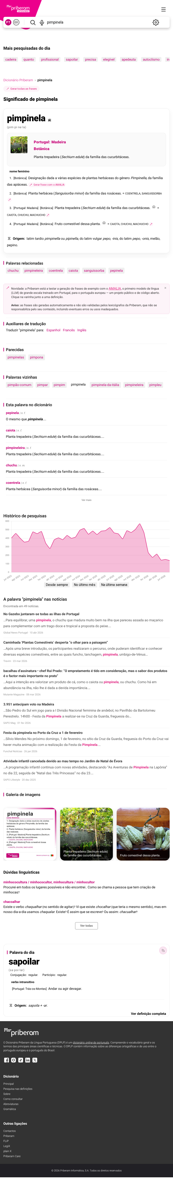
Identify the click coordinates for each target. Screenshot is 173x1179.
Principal (8, 1084)
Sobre (6, 1094)
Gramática (9, 1109)
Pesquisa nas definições (17, 1089)
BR (16, 22)
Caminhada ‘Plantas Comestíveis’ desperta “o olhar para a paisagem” (55, 642)
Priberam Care (11, 1156)
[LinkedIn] (27, 1062)
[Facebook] (6, 1062)
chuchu (13, 271)
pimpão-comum (19, 385)
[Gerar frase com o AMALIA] (9, 200)
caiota (73, 271)
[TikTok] (21, 1062)
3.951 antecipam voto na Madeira (28, 704)
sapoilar (72, 59)
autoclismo (151, 59)
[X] (35, 1062)
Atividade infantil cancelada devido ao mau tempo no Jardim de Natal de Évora (62, 761)
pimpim (59, 385)
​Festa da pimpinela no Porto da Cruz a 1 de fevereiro (43, 733)
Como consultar (13, 1099)
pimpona (36, 357)
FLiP (6, 1141)
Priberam (8, 1136)
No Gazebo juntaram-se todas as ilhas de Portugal (41, 614)
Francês (69, 330)
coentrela (56, 271)
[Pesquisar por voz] (42, 22)
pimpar (42, 385)
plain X (7, 1151)
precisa (90, 59)
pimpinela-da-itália (105, 385)
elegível (109, 59)
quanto (28, 59)
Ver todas (86, 925)
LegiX (6, 1146)
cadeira (10, 59)
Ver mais (87, 500)
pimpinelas (16, 357)
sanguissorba (94, 271)
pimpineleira (33, 271)
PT (8, 22)
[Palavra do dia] (163, 950)
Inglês (81, 330)
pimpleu (155, 385)
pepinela (116, 271)
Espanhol (53, 330)
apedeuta (129, 59)
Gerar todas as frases (23, 88)
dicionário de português (91, 1042)
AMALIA (115, 288)
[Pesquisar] (33, 22)
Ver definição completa (148, 1014)
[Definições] (155, 22)
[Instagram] (13, 1062)
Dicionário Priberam (18, 80)
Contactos (9, 1131)
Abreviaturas (10, 1104)
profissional (50, 59)
